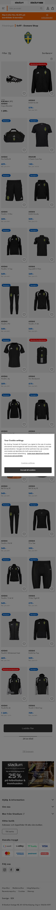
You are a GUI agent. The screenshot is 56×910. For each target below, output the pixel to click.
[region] (28, 455)
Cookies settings (28, 463)
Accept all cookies (27, 470)
